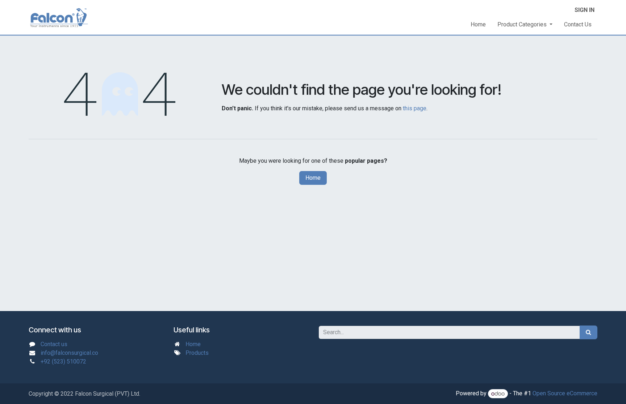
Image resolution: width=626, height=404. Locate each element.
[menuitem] (478, 24)
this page (414, 108)
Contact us (54, 344)
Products (197, 352)
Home (313, 177)
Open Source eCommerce (565, 393)
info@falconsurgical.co (69, 352)
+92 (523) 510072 (63, 361)
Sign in (584, 10)
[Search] (588, 332)
